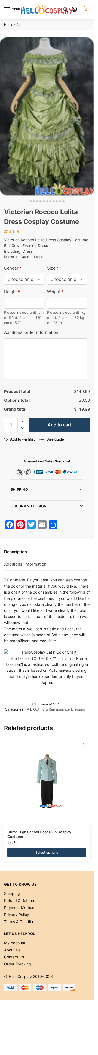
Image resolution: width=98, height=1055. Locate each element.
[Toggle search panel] (65, 9)
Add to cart (59, 424)
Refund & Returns (19, 900)
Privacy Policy (16, 914)
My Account (14, 942)
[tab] (47, 552)
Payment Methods (20, 907)
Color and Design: (29, 506)
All (18, 25)
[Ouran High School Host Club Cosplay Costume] (46, 781)
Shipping (19, 489)
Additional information (25, 564)
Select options (46, 852)
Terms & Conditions (21, 921)
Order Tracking (17, 964)
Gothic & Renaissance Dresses (59, 709)
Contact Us (14, 957)
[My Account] (74, 9)
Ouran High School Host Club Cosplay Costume (39, 834)
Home (8, 25)
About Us (12, 950)
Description (15, 551)
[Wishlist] (83, 744)
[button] (85, 9)
